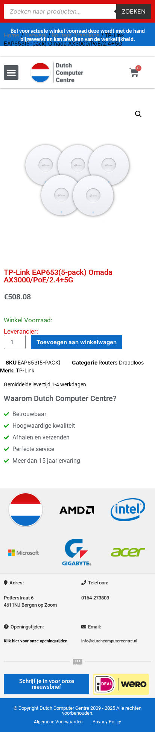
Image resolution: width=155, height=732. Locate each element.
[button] (11, 72)
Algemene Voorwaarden (58, 721)
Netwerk (35, 35)
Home (12, 35)
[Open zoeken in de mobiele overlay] (77, 11)
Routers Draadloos (76, 35)
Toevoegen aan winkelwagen (76, 342)
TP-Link (25, 370)
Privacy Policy (107, 721)
